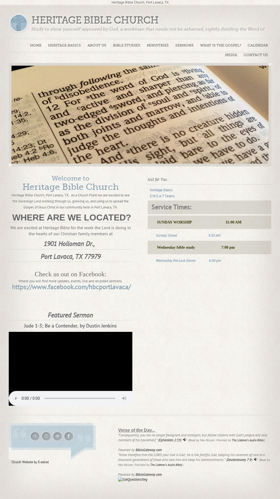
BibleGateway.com (149, 450)
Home (36, 45)
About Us (97, 45)
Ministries (158, 45)
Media (231, 55)
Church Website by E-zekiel (30, 462)
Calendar (258, 45)
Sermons (184, 45)
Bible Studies (126, 45)
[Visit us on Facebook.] (69, 441)
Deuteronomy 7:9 (239, 460)
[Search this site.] (35, 441)
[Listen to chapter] (185, 440)
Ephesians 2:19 (170, 440)
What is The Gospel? (220, 45)
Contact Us (256, 55)
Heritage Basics (64, 45)
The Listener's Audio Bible (248, 440)
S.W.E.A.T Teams (162, 196)
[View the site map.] (46, 441)
